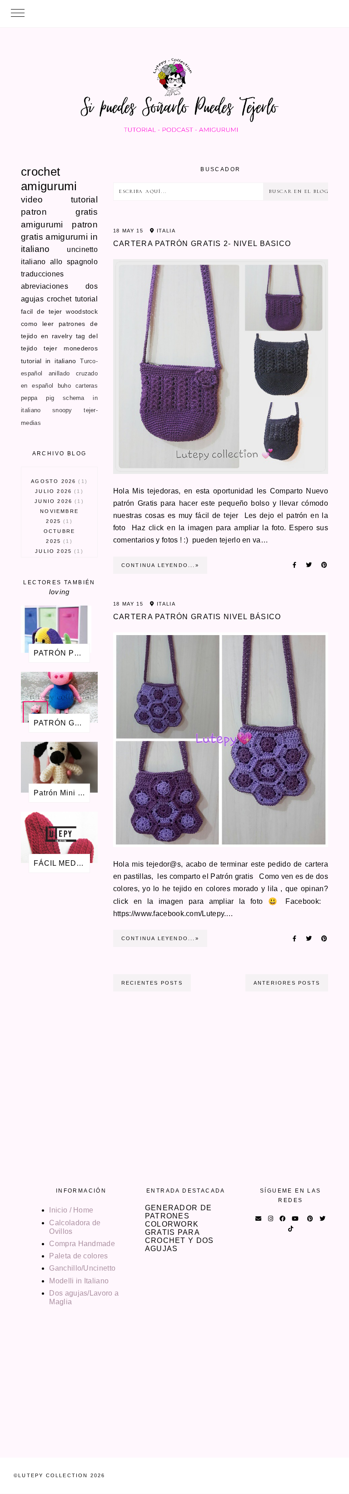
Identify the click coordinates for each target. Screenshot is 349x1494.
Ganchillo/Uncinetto (82, 1268)
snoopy (62, 410)
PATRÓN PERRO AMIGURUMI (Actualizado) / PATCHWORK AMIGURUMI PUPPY (62, 653)
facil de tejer (41, 311)
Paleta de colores (78, 1256)
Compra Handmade (82, 1243)
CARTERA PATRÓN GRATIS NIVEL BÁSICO (197, 617)
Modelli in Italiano (79, 1281)
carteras (86, 385)
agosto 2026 (58, 481)
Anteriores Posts (287, 983)
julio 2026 (57, 491)
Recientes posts (152, 983)
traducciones (42, 274)
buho (64, 385)
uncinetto (82, 249)
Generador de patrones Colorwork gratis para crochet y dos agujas (179, 1228)
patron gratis (59, 212)
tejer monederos (71, 348)
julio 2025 (57, 551)
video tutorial (59, 199)
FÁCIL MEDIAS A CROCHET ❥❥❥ (62, 863)
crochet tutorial (72, 299)
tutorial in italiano (48, 361)
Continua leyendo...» (160, 565)
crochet (40, 171)
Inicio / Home (71, 1210)
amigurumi (49, 186)
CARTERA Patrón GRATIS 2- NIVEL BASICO (202, 243)
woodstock (82, 311)
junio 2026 (58, 501)
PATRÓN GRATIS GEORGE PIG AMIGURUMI (62, 723)
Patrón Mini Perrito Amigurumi (62, 793)
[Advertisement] (59, 1029)
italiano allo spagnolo (59, 262)
